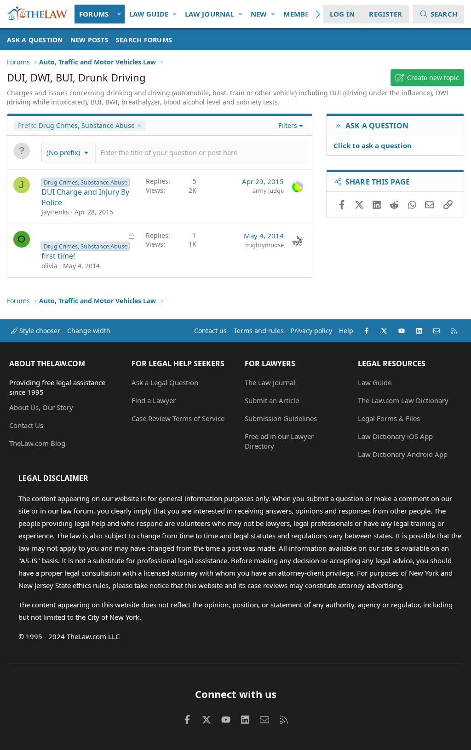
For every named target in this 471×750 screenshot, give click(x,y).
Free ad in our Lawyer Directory (279, 441)
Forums (94, 13)
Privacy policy (311, 330)
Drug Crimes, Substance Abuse (76, 125)
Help (346, 330)
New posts (89, 39)
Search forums (144, 39)
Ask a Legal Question (165, 382)
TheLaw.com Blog (37, 443)
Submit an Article (272, 400)
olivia (49, 265)
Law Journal (209, 13)
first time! (58, 256)
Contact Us (26, 425)
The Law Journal (270, 382)
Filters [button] (287, 125)
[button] (119, 14)
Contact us (210, 330)
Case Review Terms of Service (178, 418)
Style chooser (38, 330)
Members (300, 13)
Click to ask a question (372, 145)
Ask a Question (35, 39)
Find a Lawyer (154, 400)
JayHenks (55, 212)
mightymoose (264, 245)
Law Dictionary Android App (403, 454)
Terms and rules (259, 330)
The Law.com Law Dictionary (403, 400)
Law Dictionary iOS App (395, 436)
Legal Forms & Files (389, 418)
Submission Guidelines (281, 418)
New (259, 13)
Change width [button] (88, 330)
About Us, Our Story (41, 407)
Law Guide (148, 13)
